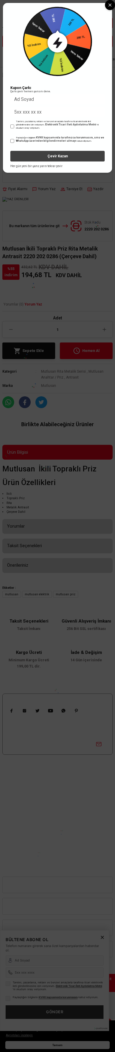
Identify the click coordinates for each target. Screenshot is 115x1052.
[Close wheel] (110, 5)
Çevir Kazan (57, 156)
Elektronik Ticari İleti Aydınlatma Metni (70, 124)
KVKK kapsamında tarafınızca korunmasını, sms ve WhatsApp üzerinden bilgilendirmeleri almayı (60, 139)
